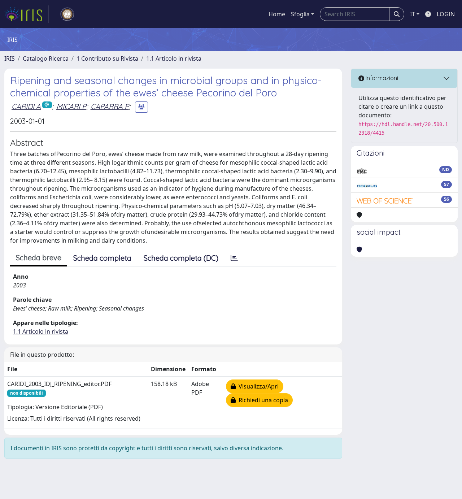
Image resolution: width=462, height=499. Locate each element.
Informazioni (381, 78)
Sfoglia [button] (300, 14)
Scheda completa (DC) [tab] (181, 257)
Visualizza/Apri (257, 386)
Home (277, 14)
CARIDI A (26, 106)
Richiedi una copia (262, 400)
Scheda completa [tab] (102, 257)
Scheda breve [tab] (38, 257)
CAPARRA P (110, 106)
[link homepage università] (67, 14)
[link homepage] (26, 14)
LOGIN (446, 14)
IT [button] (412, 14)
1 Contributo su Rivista (107, 58)
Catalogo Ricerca (46, 58)
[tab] (234, 258)
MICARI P (71, 106)
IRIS (9, 58)
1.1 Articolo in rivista (173, 58)
